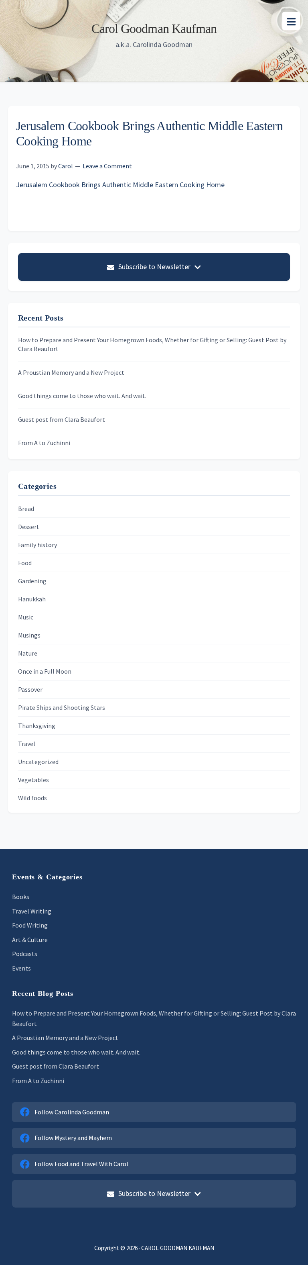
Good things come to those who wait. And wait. (82, 396)
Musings (29, 635)
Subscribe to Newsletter (154, 266)
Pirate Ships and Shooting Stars (61, 707)
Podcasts (24, 954)
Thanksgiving (36, 725)
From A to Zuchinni (44, 443)
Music (25, 617)
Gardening (32, 581)
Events (21, 968)
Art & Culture (30, 940)
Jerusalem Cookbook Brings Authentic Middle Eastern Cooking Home (120, 184)
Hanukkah (32, 599)
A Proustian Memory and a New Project (71, 372)
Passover (30, 689)
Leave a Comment (107, 166)
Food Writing (30, 925)
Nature (27, 653)
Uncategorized (38, 762)
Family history (37, 545)
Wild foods (32, 798)
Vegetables (33, 780)
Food (25, 563)
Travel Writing (31, 911)
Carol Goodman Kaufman (154, 28)
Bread (26, 509)
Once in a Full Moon (44, 671)
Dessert (28, 527)
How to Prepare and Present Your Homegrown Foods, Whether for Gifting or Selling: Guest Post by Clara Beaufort (152, 344)
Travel (26, 744)
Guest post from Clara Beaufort (61, 419)
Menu (291, 21)
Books (20, 897)
